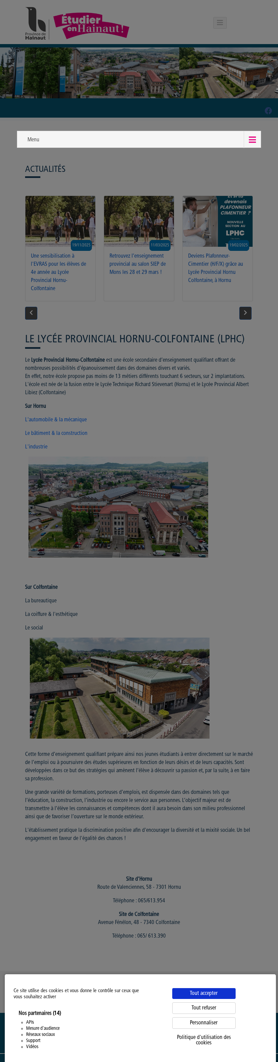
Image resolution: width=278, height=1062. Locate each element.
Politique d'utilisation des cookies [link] (204, 1040)
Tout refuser (204, 1008)
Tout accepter (204, 993)
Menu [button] (33, 140)
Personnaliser (204, 1023)
